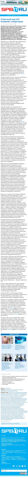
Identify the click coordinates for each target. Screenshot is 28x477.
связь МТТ (3, 413)
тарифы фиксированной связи (16, 399)
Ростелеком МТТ (8, 413)
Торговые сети (13, 458)
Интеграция (13, 457)
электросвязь (3, 409)
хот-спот (12, 403)
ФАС (13, 417)
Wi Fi (24, 401)
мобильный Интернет (10, 393)
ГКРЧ (13, 408)
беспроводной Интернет (19, 404)
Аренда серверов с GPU (6, 463)
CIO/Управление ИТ (17, 456)
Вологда (12, 418)
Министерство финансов (17, 406)
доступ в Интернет (9, 396)
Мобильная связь (9, 456)
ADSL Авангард (11, 412)
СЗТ (24, 412)
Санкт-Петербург (14, 416)
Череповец (17, 418)
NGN (9, 403)
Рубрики (9, 15)
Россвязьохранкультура (5, 416)
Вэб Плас (22, 414)
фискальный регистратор (6, 406)
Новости (3, 450)
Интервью (12, 450)
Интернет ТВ (18, 393)
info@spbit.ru (4, 445)
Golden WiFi (9, 402)
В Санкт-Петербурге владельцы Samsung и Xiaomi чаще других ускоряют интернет (7, 346)
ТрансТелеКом (7, 414)
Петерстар (5, 412)
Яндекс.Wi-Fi (15, 402)
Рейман (16, 408)
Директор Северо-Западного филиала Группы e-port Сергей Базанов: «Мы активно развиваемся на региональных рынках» (13, 380)
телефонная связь (15, 401)
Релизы (15, 452)
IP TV (24, 417)
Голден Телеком (17, 403)
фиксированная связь (5, 398)
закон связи (20, 408)
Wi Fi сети (20, 402)
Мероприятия (18, 450)
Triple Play (5, 402)
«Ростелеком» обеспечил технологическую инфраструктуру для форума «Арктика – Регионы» (20, 365)
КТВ (9, 419)
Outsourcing (4, 459)
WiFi (1, 402)
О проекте (4, 435)
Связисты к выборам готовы (8, 383)
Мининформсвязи (16, 407)
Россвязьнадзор (4, 408)
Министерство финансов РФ (6, 407)
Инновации (24, 459)
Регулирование (10, 390)
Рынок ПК (3, 458)
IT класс (3, 451)
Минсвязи (10, 408)
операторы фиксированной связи (17, 398)
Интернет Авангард (19, 412)
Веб (23, 457)
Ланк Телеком (18, 409)
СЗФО (12, 411)
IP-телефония (6, 401)
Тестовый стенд (4, 452)
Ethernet (21, 401)
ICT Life (20, 451)
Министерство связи (11, 409)
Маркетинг (21, 389)
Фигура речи (10, 452)
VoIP (10, 401)
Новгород (7, 417)
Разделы (13, 15)
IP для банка (5, 384)
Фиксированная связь (9, 389)
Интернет (16, 389)
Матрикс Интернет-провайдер (11, 394)
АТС (18, 417)
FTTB (11, 417)
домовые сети (4, 397)
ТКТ (11, 419)
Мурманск (8, 418)
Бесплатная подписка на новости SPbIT (10, 468)
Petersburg (20, 416)
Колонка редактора (9, 451)
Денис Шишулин (10, 24)
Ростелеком (13, 414)
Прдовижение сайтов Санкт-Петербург (10, 423)
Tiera (8, 397)
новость (22, 73)
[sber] (14, 2)
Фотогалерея (23, 452)
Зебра (21, 417)
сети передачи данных (9, 404)
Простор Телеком (4, 419)
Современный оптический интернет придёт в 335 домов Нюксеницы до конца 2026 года (20, 347)
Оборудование (4, 390)
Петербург (3, 417)
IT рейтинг (15, 451)
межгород (18, 414)
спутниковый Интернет (17, 392)
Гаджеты (3, 460)
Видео (19, 452)
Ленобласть (22, 418)
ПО (24, 458)
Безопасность (18, 457)
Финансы (16, 390)
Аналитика (8, 450)
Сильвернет (12, 397)
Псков (22, 409)
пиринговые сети (18, 397)
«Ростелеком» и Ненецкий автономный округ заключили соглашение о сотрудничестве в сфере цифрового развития (7, 366)
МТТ (26, 412)
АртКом (24, 402)
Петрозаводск (3, 411)
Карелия (8, 411)
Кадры (8, 459)
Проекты (23, 450)
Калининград (3, 418)
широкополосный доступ (19, 396)
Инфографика (4, 453)
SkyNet (16, 417)
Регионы (18, 15)
